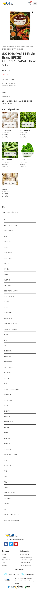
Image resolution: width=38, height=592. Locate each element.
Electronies (9, 296)
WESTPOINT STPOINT (12, 520)
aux (5, 236)
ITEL (5, 340)
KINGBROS (8, 362)
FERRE (6, 307)
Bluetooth (8, 258)
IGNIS (6, 334)
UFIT (5, 509)
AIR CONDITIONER (10, 225)
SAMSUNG (7, 449)
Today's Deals (9, 493)
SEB (5, 460)
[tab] (19, 92)
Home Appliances (10, 329)
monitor (7, 394)
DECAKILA (7, 285)
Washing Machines (11, 515)
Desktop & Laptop (11, 291)
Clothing (8, 280)
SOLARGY (7, 466)
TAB (5, 471)
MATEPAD (7, 373)
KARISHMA (8, 351)
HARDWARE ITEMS (10, 323)
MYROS (6, 405)
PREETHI (7, 416)
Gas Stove (8, 318)
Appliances (8, 231)
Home (4, 46)
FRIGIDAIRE (8, 313)
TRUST (6, 504)
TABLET (7, 476)
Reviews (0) (6, 96)
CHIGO (6, 274)
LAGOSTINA (8, 367)
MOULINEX (8, 400)
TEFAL (6, 487)
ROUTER (7, 438)
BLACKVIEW (8, 253)
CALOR (6, 263)
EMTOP (6, 302)
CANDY (6, 269)
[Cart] (29, 3)
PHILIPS (7, 411)
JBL (5, 345)
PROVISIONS (10, 46)
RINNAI (6, 433)
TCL (5, 482)
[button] (35, 3)
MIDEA (6, 378)
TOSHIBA (7, 498)
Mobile (7, 384)
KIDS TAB (7, 356)
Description (6, 92)
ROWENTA (8, 444)
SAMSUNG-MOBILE (10, 455)
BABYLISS (7, 242)
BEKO (6, 247)
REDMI (6, 427)
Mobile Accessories (11, 389)
